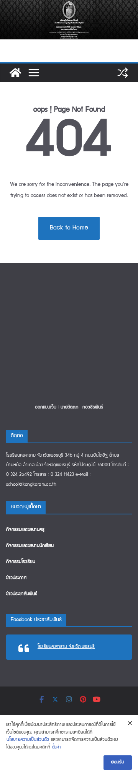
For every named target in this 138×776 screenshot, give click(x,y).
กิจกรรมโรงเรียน (20, 562)
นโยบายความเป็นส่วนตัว (28, 740)
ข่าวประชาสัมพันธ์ (21, 594)
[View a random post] (122, 72)
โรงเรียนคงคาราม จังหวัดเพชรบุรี (66, 647)
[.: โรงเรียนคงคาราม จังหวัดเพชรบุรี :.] (69, 5)
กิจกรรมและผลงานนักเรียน (30, 546)
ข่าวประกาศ (16, 578)
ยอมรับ (117, 762)
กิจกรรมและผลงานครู (25, 530)
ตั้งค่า (56, 747)
